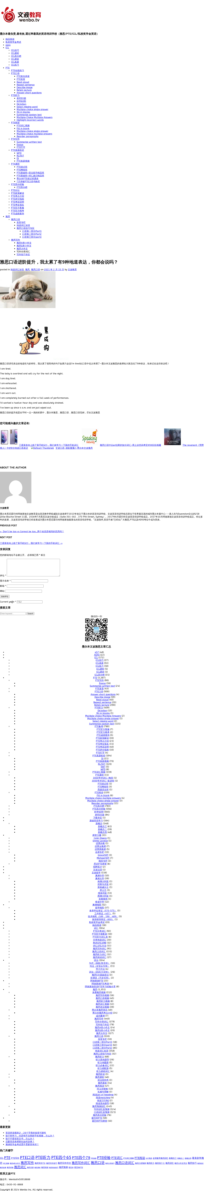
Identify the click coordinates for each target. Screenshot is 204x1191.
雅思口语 (15, 219)
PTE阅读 (15, 122)
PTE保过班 (22, 167)
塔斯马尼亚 (103, 884)
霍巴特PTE (96, 1118)
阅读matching (103, 1097)
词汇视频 (6, 1163)
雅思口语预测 (140, 1163)
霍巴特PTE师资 (99, 1121)
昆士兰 (103, 890)
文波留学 (96, 872)
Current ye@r (8, 601)
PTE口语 (15, 73)
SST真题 (149, 1158)
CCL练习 (15, 65)
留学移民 (99, 907)
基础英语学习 (96, 820)
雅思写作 (15, 240)
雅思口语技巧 (109, 1163)
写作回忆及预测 (101, 1109)
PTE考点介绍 (17, 196)
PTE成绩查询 (17, 213)
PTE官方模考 (17, 210)
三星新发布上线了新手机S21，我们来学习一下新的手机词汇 (31, 543)
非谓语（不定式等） (100, 977)
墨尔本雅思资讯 (99, 1010)
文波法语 (97, 869)
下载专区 (97, 817)
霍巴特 (71, 1167)
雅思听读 (100, 1074)
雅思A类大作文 (15, 1163)
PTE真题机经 (17, 150)
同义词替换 (102, 1088)
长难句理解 (103, 1091)
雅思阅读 (99, 1086)
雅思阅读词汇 (99, 957)
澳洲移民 (96, 904)
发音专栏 (21, 222)
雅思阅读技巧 (53, 1167)
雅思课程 (99, 1077)
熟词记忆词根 (99, 942)
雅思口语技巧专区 (25, 228)
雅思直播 (3, 1167)
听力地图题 (103, 1062)
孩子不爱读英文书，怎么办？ (20, 1138)
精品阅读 (10, 39)
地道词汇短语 (23, 225)
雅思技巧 (192, 1163)
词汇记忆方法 (99, 945)
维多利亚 (102, 893)
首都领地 (103, 899)
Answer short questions (29, 92)
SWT (103, 766)
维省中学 (99, 902)
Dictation (21, 104)
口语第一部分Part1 (32, 231)
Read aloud (23, 82)
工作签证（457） (103, 913)
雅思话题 (30, 1167)
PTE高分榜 (22, 187)
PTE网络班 (22, 169)
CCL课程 (15, 53)
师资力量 (96, 835)
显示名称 (5, 580)
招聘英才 (97, 866)
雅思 (8, 216)
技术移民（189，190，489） (103, 916)
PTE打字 (21, 147)
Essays (20, 144)
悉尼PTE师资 (100, 864)
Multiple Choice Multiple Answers (34, 117)
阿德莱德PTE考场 (100, 983)
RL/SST (20, 155)
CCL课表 (15, 59)
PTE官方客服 (17, 207)
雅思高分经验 (99, 1115)
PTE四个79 (81, 1158)
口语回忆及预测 (101, 1112)
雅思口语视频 (102, 998)
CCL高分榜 (16, 56)
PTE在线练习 (17, 70)
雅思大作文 (22, 248)
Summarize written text (29, 142)
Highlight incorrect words (30, 120)
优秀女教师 (100, 846)
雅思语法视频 (102, 1007)
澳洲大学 (99, 878)
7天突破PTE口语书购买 (28, 181)
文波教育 (72, 269)
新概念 (99, 823)
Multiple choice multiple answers (34, 133)
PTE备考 (99, 726)
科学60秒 (21, 101)
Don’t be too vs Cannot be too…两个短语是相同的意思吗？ (32, 531)
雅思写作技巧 (51, 1163)
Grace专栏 (103, 855)
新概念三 (102, 826)
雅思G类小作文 (24, 245)
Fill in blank (23, 128)
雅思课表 (102, 1083)
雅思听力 (99, 1056)
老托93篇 (21, 98)
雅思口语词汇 (99, 951)
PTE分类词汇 (99, 931)
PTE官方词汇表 (100, 937)
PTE (8, 67)
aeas (8, 45)
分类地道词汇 (99, 939)
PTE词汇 (117, 1158)
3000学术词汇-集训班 (103, 780)
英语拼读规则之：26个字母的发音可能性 (26, 1132)
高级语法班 (103, 789)
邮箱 (3, 586)
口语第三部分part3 (32, 237)
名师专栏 (99, 852)
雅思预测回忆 (99, 1106)
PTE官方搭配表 (99, 934)
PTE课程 (15, 164)
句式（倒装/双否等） (99, 963)
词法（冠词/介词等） (99, 972)
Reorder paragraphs (27, 136)
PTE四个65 (61, 1157)
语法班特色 (103, 1080)
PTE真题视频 (23, 161)
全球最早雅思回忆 (160, 1158)
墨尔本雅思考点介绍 (102, 1013)
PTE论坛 (15, 190)
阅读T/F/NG (103, 1100)
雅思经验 (10, 1167)
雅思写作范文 (64, 1163)
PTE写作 (15, 139)
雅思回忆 (169, 1163)
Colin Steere (100, 838)
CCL (7, 47)
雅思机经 (200, 1163)
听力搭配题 (103, 1068)
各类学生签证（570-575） (103, 910)
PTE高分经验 (17, 184)
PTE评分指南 (17, 199)
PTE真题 (93, 1158)
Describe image (24, 87)
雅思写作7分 (40, 1163)
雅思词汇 (20, 1167)
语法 (96, 960)
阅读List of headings (103, 1094)
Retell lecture (24, 90)
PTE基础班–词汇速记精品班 (30, 175)
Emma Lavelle (100, 840)
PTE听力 (15, 95)
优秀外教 (100, 843)
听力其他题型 (102, 1059)
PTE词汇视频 (23, 125)
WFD (19, 153)
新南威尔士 (103, 887)
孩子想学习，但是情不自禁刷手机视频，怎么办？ (30, 1135)
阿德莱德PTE (96, 980)
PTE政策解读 (17, 193)
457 (97, 652)
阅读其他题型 (102, 1103)
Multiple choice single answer (32, 109)
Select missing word (27, 106)
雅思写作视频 (102, 995)
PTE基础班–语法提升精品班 (30, 172)
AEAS (97, 655)
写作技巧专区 (23, 254)
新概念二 (102, 829)
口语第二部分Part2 (32, 234)
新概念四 (102, 832)
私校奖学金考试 (13, 42)
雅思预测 (63, 1167)
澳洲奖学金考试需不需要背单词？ (22, 1144)
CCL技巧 (15, 50)
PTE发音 (21, 79)
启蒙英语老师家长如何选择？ (20, 1141)
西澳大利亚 (103, 896)
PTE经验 (104, 1158)
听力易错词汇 (103, 1071)
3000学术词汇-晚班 (103, 778)
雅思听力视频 (103, 1001)
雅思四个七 (160, 1163)
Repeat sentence (26, 84)
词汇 (96, 928)
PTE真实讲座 (23, 76)
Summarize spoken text (29, 114)
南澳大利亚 (103, 881)
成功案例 (100, 1015)
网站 (2, 591)
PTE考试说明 (17, 202)
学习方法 (100, 969)
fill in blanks (23, 112)
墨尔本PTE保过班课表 (27, 178)
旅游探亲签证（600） (103, 919)
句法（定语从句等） (100, 966)
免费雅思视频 (99, 992)
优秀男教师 (100, 849)
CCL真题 (15, 62)
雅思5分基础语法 (100, 975)
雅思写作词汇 (99, 948)
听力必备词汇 (102, 1065)
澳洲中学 (99, 875)
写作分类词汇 (101, 1021)
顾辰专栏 (103, 861)
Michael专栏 (103, 858)
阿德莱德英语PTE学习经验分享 (100, 986)
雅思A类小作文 (24, 243)
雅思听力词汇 (99, 954)
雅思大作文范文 (180, 1163)
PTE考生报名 (17, 205)
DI (18, 158)
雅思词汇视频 (102, 1004)
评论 (3, 575)
